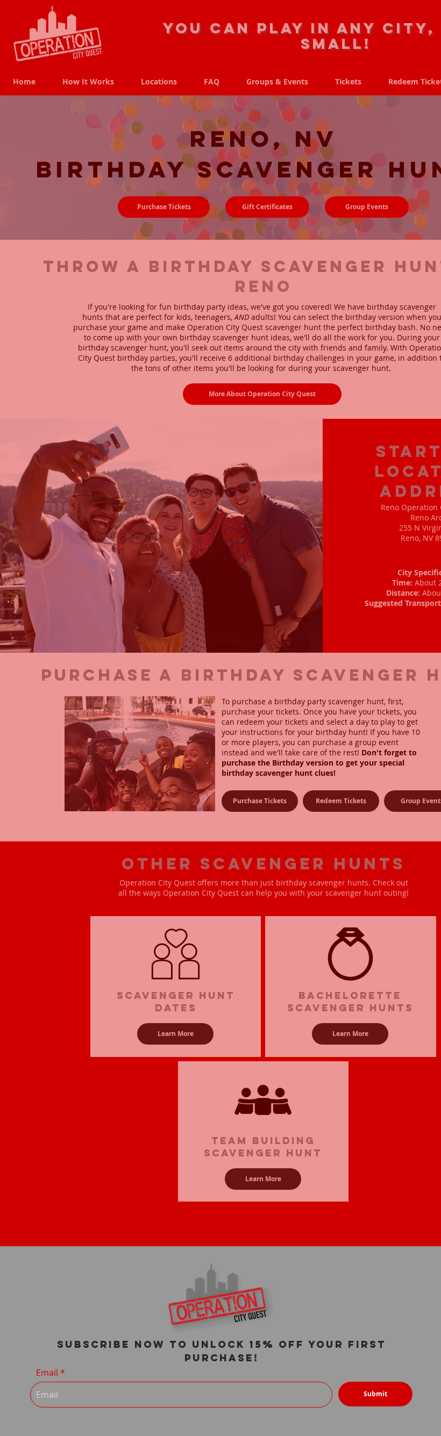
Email (47, 1372)
